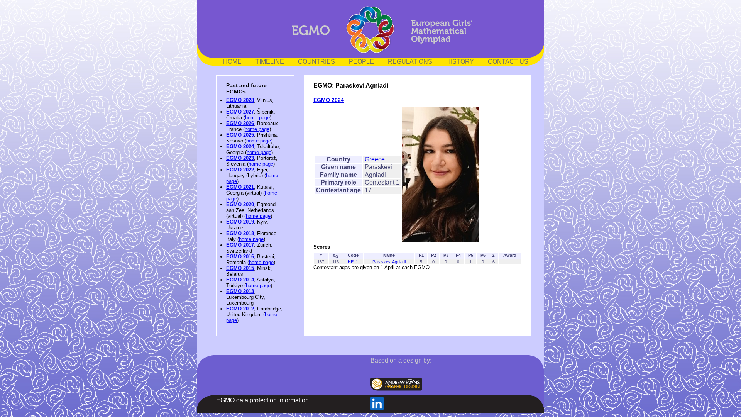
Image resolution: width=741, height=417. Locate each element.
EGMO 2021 (240, 187)
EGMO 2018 (240, 233)
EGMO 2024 (240, 146)
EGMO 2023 (240, 158)
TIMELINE (269, 61)
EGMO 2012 (240, 309)
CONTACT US (508, 61)
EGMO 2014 (240, 280)
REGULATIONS (410, 61)
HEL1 (353, 261)
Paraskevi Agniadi (389, 261)
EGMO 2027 (240, 112)
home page (257, 117)
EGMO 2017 (240, 245)
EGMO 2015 (240, 268)
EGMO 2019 (240, 222)
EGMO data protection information (262, 400)
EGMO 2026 (240, 123)
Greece (375, 159)
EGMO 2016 (240, 256)
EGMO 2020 (240, 204)
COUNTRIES (316, 61)
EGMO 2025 (240, 135)
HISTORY (460, 61)
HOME (232, 61)
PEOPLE (361, 61)
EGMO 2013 (240, 291)
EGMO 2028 (240, 100)
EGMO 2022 (240, 170)
